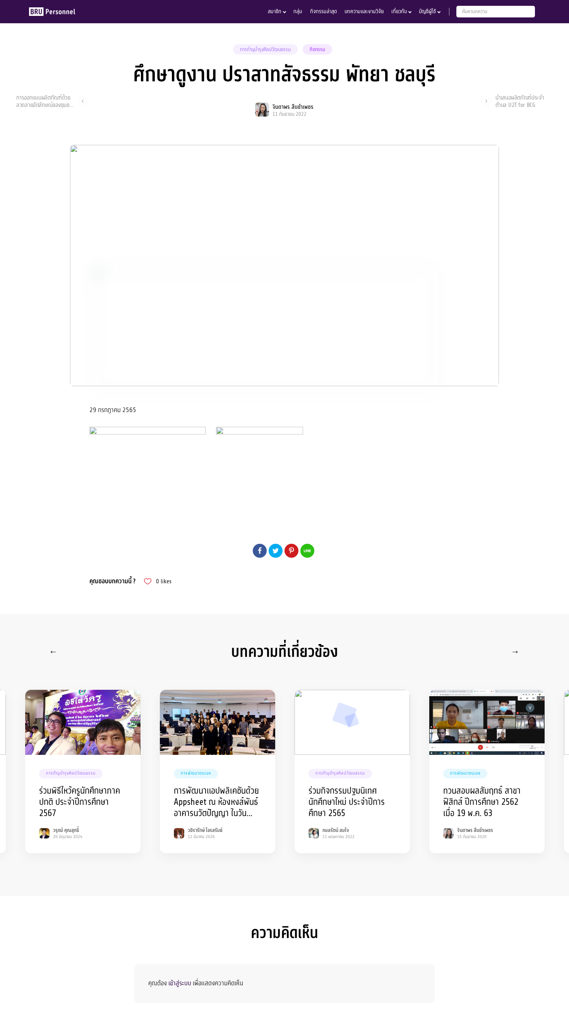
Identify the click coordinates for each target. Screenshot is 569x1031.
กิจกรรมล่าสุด (323, 11)
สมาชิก (274, 11)
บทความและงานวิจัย (364, 11)
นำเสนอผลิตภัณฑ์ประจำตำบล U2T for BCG (519, 101)
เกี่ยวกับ (399, 11)
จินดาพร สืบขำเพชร (293, 107)
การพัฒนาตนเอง (196, 773)
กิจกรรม (317, 49)
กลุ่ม (297, 11)
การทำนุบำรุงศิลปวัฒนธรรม (265, 49)
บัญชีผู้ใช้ (427, 11)
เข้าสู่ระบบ (179, 983)
